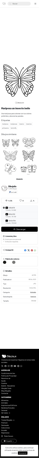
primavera (5, 128)
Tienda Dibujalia (6, 420)
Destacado (5, 425)
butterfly (13, 128)
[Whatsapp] (35, 250)
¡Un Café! (14, 192)
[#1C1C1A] (4, 262)
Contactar (4, 393)
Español (9, 441)
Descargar (21, 229)
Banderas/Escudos (8, 408)
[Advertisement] (19, 32)
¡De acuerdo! (23, 453)
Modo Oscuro (8, 436)
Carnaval (4, 410)
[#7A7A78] (13, 262)
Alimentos (4, 400)
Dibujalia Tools (6, 388)
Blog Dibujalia (6, 391)
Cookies (4, 383)
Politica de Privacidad (8, 376)
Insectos (33, 296)
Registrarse (5, 433)
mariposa (5, 124)
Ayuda (3, 381)
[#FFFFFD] (9, 262)
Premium (4, 423)
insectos (29, 124)
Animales (33, 292)
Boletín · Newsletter (8, 386)
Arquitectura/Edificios (9, 405)
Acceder (4, 430)
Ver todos (4, 413)
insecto (21, 124)
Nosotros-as (5, 378)
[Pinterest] (32, 250)
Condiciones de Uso (8, 373)
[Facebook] (25, 250)
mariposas (13, 124)
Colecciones (5, 428)
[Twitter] (29, 250)
